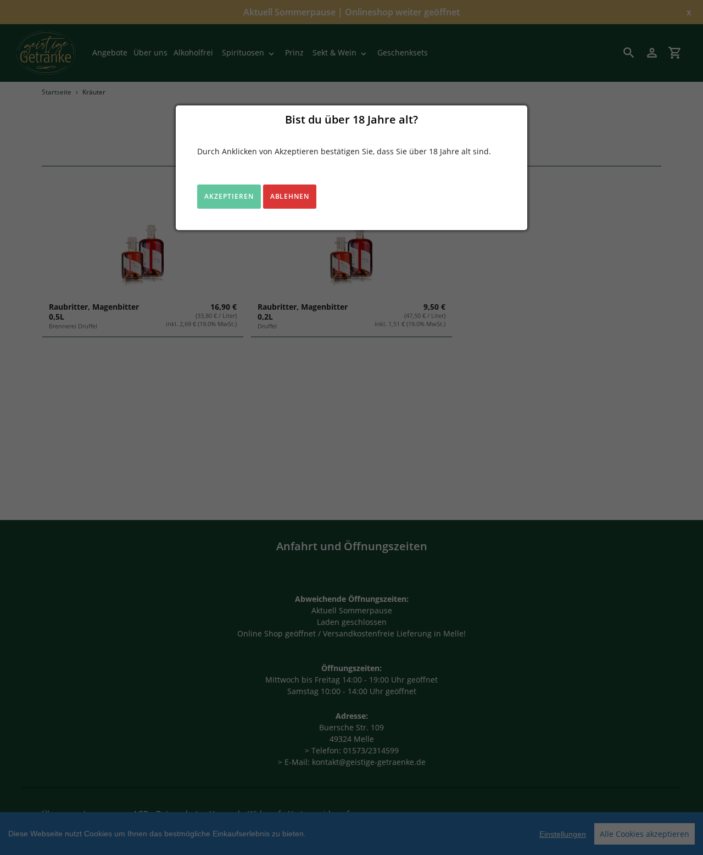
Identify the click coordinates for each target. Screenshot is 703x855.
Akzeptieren (229, 196)
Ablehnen (290, 196)
